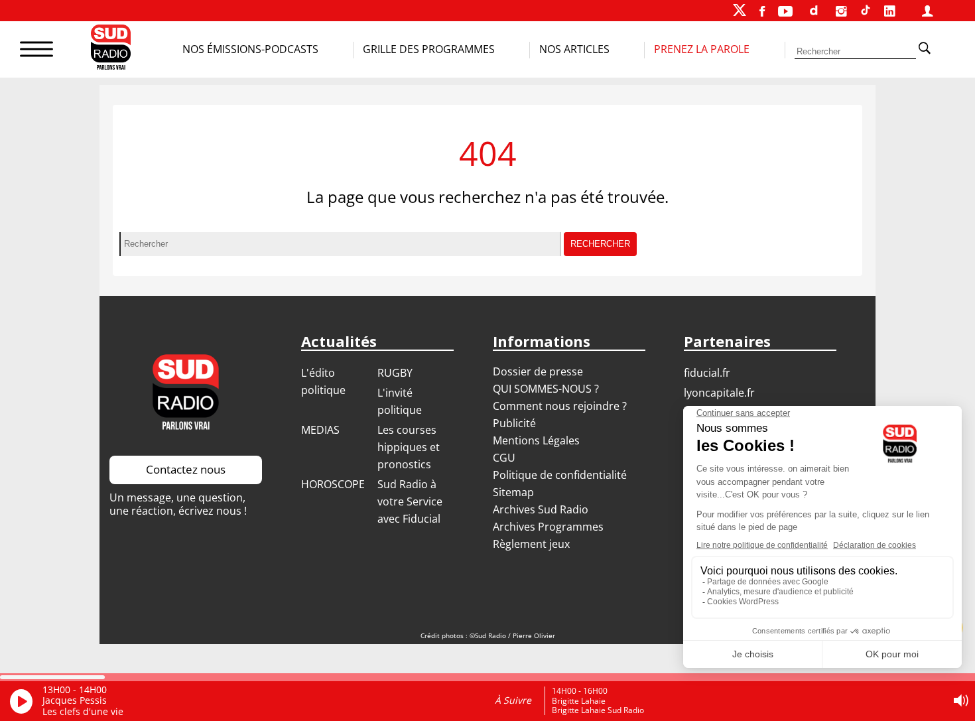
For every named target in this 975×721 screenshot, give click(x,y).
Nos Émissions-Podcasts (250, 49)
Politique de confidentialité (560, 475)
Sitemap (513, 492)
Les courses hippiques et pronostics (408, 447)
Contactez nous (186, 469)
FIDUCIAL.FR (707, 372)
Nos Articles (574, 49)
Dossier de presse (538, 371)
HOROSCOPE (333, 484)
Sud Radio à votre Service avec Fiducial (409, 501)
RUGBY (395, 372)
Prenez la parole (701, 49)
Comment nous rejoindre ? (561, 406)
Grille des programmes (429, 49)
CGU (504, 457)
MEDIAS (320, 430)
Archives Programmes (548, 526)
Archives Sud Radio (540, 509)
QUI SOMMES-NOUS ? (546, 388)
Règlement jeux (531, 544)
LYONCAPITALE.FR (719, 392)
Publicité (514, 423)
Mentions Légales (536, 440)
